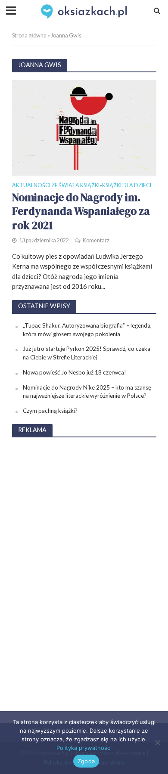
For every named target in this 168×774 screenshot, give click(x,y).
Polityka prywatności (84, 747)
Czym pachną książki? (50, 410)
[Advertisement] (84, 574)
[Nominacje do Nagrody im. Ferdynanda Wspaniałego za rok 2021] (84, 127)
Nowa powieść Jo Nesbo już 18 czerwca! (74, 372)
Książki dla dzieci (126, 186)
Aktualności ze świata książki (56, 186)
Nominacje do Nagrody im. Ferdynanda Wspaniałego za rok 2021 (81, 211)
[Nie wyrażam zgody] (157, 742)
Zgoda (86, 761)
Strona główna (29, 35)
